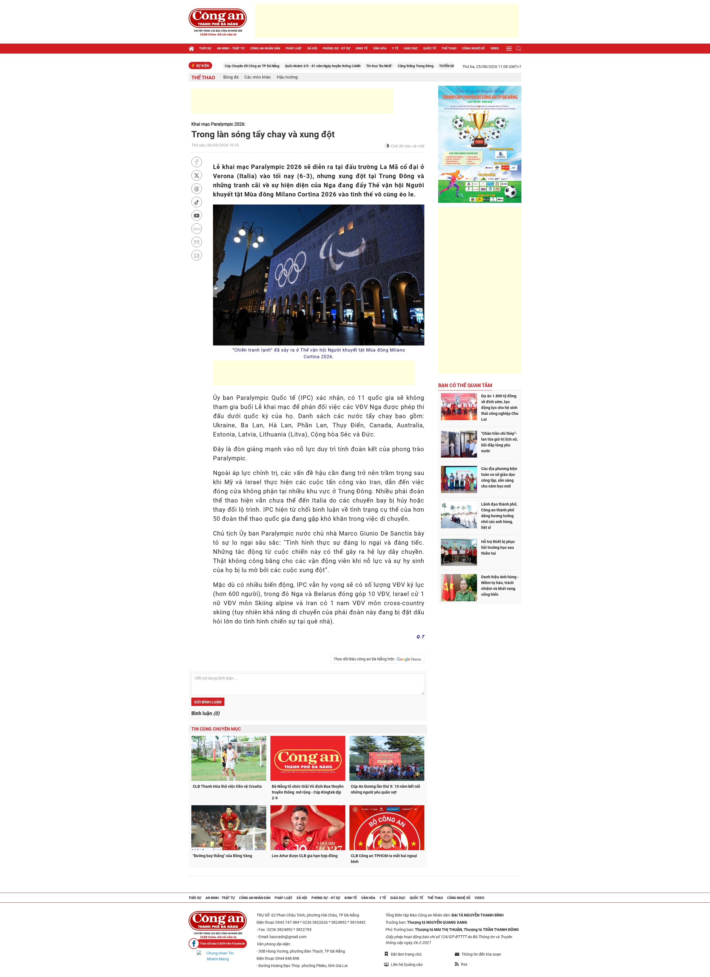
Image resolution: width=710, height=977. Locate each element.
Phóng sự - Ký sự (336, 48)
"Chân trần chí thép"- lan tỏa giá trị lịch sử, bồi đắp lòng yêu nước (499, 442)
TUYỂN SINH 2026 (419, 66)
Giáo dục (411, 48)
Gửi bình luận (208, 702)
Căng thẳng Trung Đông (382, 66)
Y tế (395, 48)
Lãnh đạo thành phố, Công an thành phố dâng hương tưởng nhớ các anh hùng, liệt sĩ (499, 516)
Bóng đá (231, 77)
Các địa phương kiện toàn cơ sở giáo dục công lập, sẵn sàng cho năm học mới (499, 477)
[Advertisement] (387, 20)
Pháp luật (294, 48)
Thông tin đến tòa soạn (481, 954)
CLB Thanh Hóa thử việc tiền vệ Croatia (227, 786)
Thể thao (449, 48)
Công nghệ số (473, 48)
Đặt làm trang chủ (406, 954)
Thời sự (205, 48)
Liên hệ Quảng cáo (407, 964)
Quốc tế (429, 48)
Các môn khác (257, 77)
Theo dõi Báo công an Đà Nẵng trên (365, 659)
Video (494, 48)
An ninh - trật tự (231, 48)
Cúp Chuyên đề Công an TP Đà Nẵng (218, 66)
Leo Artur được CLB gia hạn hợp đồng (305, 856)
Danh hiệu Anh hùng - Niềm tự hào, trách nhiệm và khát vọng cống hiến (500, 586)
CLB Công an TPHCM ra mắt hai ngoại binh (384, 859)
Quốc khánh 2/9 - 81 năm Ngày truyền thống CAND (289, 66)
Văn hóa (379, 48)
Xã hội (312, 48)
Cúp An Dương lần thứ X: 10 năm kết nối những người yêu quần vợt (385, 789)
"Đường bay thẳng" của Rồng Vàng (222, 856)
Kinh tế (361, 48)
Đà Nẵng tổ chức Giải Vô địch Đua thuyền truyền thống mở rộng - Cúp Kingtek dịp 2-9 (308, 792)
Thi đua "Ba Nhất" (346, 66)
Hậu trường (287, 77)
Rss (464, 964)
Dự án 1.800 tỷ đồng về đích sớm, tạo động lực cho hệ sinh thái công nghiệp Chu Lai (499, 407)
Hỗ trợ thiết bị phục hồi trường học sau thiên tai (498, 547)
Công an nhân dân (265, 48)
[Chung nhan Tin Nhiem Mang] (217, 956)
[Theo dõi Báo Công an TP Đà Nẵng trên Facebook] (218, 943)
